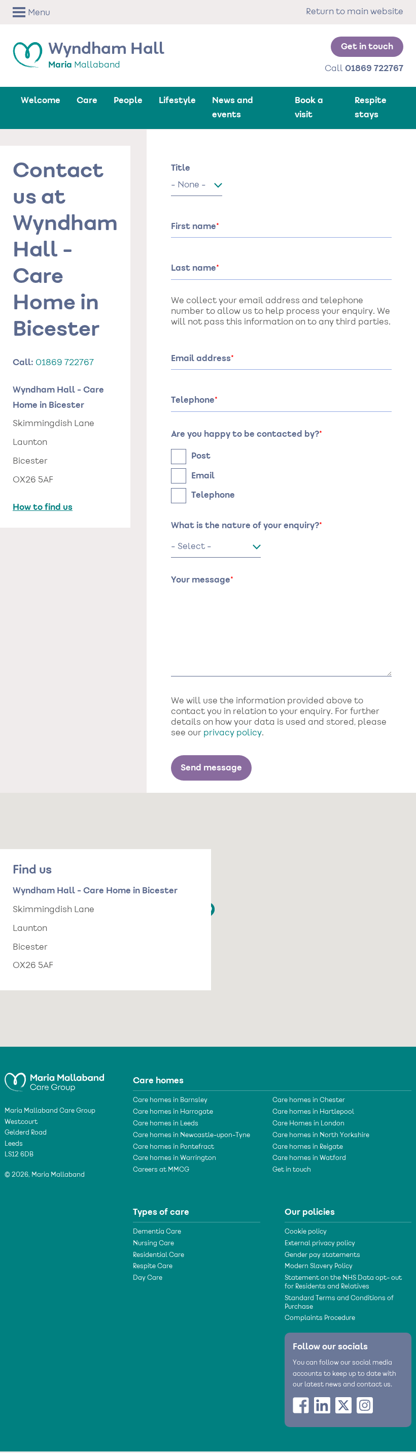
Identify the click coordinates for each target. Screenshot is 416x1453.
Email (203, 476)
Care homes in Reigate (307, 1147)
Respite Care (152, 1267)
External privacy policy (320, 1244)
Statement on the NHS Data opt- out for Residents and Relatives (343, 1282)
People (128, 100)
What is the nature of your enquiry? (245, 526)
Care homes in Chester (308, 1100)
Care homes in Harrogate (173, 1112)
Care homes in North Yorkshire (320, 1136)
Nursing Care (153, 1244)
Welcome (40, 100)
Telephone (213, 495)
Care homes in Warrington (174, 1158)
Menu (39, 13)
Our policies (310, 1212)
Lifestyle (177, 100)
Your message (200, 580)
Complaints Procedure (320, 1318)
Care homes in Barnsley (170, 1100)
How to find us (43, 507)
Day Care (147, 1278)
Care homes (158, 1081)
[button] (45, 12)
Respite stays (371, 107)
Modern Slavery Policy (319, 1267)
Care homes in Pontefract (173, 1147)
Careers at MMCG (161, 1170)
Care (87, 100)
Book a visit (309, 107)
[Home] (54, 1078)
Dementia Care (157, 1232)
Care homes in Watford (309, 1158)
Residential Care (158, 1255)
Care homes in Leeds (165, 1124)
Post (201, 456)
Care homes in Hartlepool (313, 1112)
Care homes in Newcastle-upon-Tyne (191, 1136)
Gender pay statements (322, 1255)
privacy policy (232, 733)
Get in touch (367, 47)
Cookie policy (306, 1232)
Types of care (161, 1212)
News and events (232, 107)
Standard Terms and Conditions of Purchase (339, 1303)
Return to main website (354, 12)
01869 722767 (65, 363)
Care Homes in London (308, 1124)
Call (364, 68)
